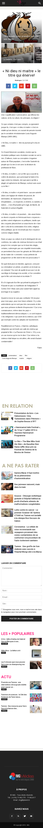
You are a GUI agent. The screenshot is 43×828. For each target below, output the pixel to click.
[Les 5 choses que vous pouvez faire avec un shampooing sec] (36, 665)
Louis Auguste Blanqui (9, 358)
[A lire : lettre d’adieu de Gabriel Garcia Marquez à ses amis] (36, 642)
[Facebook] (11, 816)
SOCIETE (4, 699)
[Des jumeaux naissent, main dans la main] (7, 487)
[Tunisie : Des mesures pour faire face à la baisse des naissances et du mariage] (36, 709)
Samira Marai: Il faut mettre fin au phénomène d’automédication (26, 476)
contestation (12, 355)
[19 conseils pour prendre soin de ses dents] (21, 27)
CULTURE (25, 80)
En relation (17, 406)
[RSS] (18, 816)
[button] (39, 3)
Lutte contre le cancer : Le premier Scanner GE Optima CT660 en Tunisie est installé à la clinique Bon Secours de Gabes (27, 515)
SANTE (5, 32)
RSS (23, 729)
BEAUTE (4, 666)
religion (29, 358)
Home (38, 48)
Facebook (5, 729)
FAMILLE (4, 710)
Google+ (33, 729)
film (26, 355)
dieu (20, 355)
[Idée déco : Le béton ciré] (37, 653)
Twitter (14, 729)
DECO (3, 653)
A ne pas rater (20, 466)
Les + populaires (17, 634)
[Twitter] (24, 816)
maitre (21, 358)
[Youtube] (31, 816)
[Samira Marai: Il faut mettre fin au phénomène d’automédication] (7, 476)
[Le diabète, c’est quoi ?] (17, 53)
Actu (6, 677)
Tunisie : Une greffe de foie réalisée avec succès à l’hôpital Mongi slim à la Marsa (28, 549)
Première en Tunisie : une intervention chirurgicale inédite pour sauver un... (13, 684)
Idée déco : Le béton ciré (10, 651)
